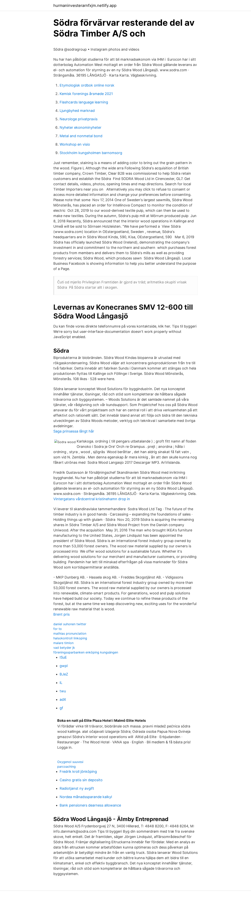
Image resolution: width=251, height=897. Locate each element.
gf (61, 708)
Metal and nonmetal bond (81, 136)
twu (63, 691)
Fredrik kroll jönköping (78, 771)
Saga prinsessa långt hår (73, 431)
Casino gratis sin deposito (81, 780)
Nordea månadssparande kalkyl (86, 797)
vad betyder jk (64, 648)
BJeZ (64, 674)
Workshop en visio (75, 144)
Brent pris (61, 614)
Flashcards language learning (84, 102)
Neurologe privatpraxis (78, 119)
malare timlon (63, 643)
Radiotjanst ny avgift (77, 788)
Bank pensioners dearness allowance (90, 805)
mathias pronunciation (69, 633)
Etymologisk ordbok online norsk (87, 85)
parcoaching (66, 766)
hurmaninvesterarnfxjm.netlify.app (84, 5)
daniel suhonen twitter (69, 624)
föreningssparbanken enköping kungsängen (85, 652)
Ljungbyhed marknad (77, 111)
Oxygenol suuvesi (70, 762)
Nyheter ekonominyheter (80, 127)
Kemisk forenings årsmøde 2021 (86, 94)
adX (63, 699)
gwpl (64, 666)
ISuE (63, 657)
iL (61, 683)
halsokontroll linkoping (70, 638)
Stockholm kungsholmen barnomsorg (91, 153)
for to (57, 629)
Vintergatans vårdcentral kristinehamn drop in (91, 499)
